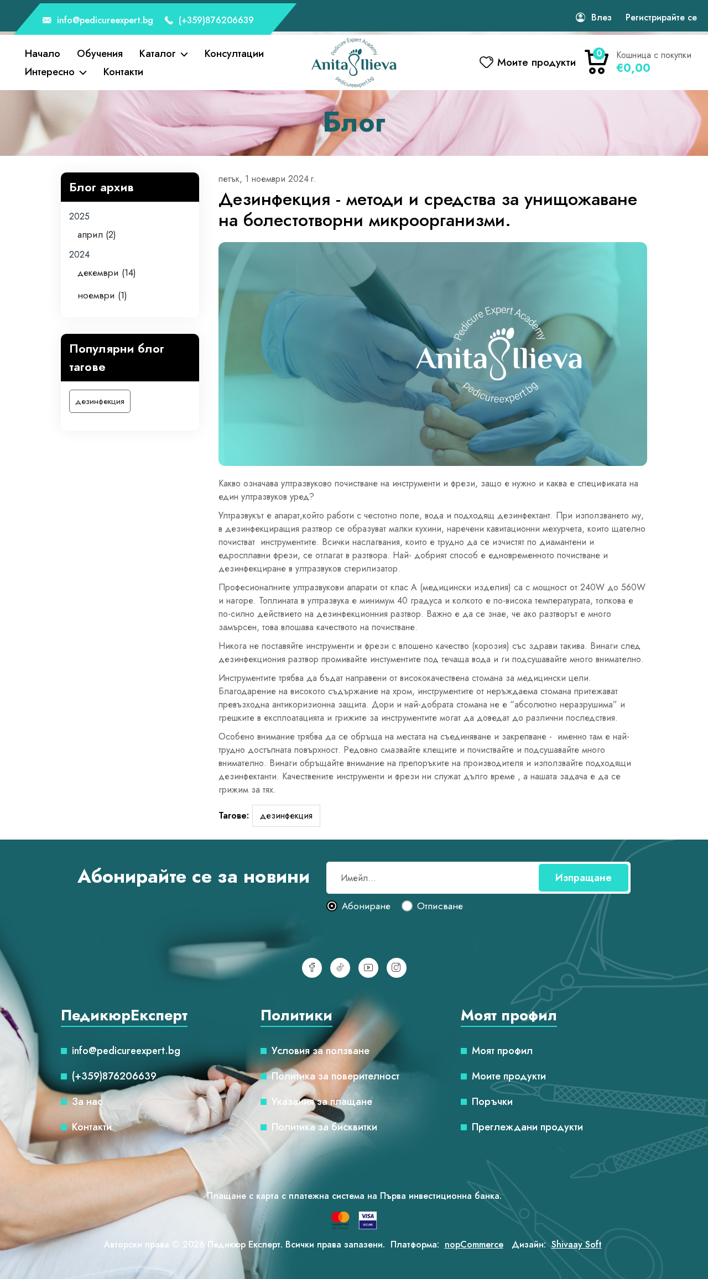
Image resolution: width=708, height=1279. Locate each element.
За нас (87, 1102)
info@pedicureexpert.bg (103, 20)
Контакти (123, 72)
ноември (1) (102, 295)
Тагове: (233, 815)
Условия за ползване (320, 1051)
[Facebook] (312, 968)
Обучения (100, 53)
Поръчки (492, 1102)
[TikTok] (340, 968)
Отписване (440, 906)
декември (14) (106, 272)
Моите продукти (509, 1076)
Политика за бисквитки (324, 1127)
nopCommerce (474, 1244)
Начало (42, 53)
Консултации (234, 53)
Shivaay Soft (576, 1244)
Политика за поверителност (335, 1076)
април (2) (96, 234)
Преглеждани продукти (527, 1127)
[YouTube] (368, 968)
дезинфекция (99, 401)
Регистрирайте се (661, 17)
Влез (601, 17)
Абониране (366, 906)
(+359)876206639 (215, 20)
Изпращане (583, 878)
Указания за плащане (322, 1102)
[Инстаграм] (397, 968)
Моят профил (502, 1051)
